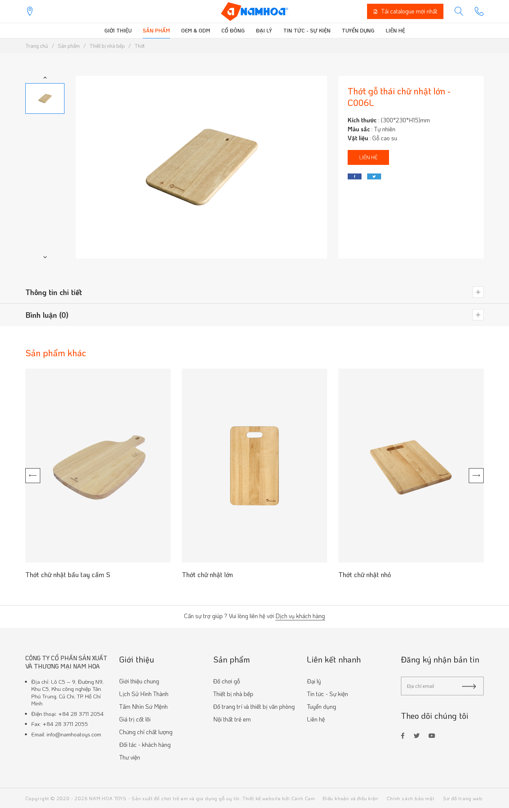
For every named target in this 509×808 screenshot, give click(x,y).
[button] (45, 77)
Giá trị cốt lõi (135, 719)
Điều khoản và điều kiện (350, 798)
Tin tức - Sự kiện (307, 30)
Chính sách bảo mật (410, 798)
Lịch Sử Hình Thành (143, 694)
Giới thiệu (118, 30)
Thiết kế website (262, 798)
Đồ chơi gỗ (226, 681)
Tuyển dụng (358, 30)
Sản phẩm (156, 30)
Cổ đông (233, 30)
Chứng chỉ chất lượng (146, 732)
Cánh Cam (303, 798)
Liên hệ (395, 30)
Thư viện (129, 757)
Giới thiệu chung (139, 681)
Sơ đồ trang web (462, 798)
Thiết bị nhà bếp (233, 694)
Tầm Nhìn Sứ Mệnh (143, 706)
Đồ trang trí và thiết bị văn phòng (254, 706)
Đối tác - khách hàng (145, 744)
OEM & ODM (195, 30)
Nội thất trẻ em (232, 719)
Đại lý (264, 30)
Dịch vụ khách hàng (300, 616)
